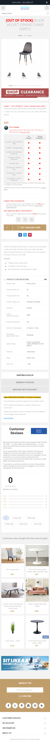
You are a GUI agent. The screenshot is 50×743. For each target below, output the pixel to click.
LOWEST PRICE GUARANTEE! (14, 201)
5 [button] (27, 85)
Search (47, 13)
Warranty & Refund (25, 382)
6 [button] (31, 85)
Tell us (39, 204)
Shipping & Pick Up (25, 375)
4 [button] (23, 85)
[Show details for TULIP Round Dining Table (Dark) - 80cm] (37, 626)
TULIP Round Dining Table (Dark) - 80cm (37, 642)
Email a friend (31, 219)
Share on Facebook (20, 235)
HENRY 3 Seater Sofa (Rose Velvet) (37, 605)
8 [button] (39, 85)
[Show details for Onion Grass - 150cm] (12, 626)
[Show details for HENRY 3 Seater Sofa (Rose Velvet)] (37, 590)
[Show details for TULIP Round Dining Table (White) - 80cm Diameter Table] (37, 555)
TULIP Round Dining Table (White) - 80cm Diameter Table (37, 571)
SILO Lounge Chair (12, 569)
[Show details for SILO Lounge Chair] (12, 555)
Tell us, (34, 214)
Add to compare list (25, 219)
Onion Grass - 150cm (13, 641)
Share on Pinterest (30, 235)
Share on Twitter (25, 235)
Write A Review (39, 431)
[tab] (25, 375)
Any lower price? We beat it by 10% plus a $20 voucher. (26, 131)
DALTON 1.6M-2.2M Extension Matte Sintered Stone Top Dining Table (13, 606)
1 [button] (10, 85)
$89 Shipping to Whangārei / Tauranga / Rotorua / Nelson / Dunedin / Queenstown (21, 2)
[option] (9, 76)
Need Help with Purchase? (25, 390)
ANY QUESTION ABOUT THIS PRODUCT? (18, 211)
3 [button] (19, 85)
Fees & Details (8, 418)
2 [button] (15, 85)
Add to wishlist (18, 219)
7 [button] (35, 85)
